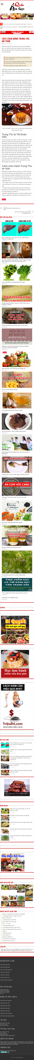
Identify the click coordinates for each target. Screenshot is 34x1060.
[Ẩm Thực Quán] (17, 6)
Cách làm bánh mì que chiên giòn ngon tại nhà (21, 822)
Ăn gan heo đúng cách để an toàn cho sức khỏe (15, 325)
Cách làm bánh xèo (5, 977)
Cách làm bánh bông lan (6, 969)
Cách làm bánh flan (5, 972)
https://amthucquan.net (10, 1050)
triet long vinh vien (28, 949)
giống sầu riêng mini (7, 937)
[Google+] (13, 1058)
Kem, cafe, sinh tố (4, 992)
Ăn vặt (1, 993)
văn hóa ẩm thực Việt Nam (9, 938)
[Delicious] (21, 1058)
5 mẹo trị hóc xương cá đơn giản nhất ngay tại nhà (15, 474)
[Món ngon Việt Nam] (17, 16)
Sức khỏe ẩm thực (4, 1031)
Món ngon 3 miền (4, 1025)
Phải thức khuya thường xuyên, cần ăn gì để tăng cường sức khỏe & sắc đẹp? (15, 347)
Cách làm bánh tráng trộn (6, 980)
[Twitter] (16, 1058)
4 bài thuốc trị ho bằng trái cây (10, 597)
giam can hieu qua (26, 950)
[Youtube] (19, 1058)
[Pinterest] (18, 1058)
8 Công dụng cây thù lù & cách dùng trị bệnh (14, 575)
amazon (4, 931)
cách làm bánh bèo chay (8, 925)
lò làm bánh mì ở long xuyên (9, 921)
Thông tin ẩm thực (7, 933)
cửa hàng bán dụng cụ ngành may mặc (12, 916)
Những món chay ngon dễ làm (7, 1035)
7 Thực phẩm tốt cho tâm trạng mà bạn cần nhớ (15, 593)
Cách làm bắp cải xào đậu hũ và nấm (11, 208)
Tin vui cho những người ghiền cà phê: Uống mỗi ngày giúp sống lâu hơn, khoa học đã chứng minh (16, 260)
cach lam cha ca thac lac (9, 940)
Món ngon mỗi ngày (5, 1023)
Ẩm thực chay (3, 1024)
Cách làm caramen (4, 974)
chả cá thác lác (6, 935)
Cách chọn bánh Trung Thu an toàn (10, 128)
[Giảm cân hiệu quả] (13, 695)
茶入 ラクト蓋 (6, 923)
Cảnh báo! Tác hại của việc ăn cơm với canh (14, 497)
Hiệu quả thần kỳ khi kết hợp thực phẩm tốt (13, 368)
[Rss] (11, 1058)
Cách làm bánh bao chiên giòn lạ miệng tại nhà (23, 212)
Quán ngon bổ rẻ (4, 1034)
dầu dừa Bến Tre (8, 950)
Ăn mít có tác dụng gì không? (10, 389)
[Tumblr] (22, 1058)
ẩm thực (8, 1041)
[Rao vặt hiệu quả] (13, 718)
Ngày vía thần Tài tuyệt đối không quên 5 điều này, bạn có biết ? (17, 24)
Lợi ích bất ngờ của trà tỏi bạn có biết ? (12, 410)
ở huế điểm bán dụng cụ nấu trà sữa (11, 927)
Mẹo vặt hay (3, 1033)
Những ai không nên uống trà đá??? (11, 547)
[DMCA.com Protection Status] (5, 1052)
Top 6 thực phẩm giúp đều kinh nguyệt (12, 522)
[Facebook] (14, 1058)
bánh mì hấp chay (7, 917)
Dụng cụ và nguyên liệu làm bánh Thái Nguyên (14, 914)
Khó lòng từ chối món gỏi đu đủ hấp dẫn (19, 815)
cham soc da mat (10, 949)
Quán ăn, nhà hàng (4, 991)
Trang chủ (2, 27)
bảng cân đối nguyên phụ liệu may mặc (12, 929)
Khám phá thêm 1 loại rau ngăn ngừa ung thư (14, 431)
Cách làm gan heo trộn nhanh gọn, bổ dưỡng (21, 829)
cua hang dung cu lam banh (9, 919)
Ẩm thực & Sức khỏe (12, 27)
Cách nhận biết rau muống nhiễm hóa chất (16, 65)
